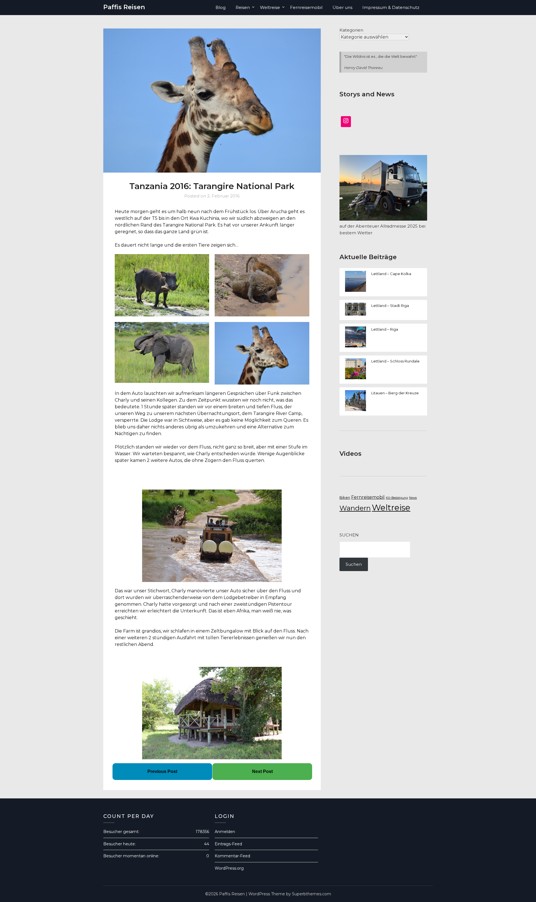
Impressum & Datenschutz (390, 7)
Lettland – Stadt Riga (390, 305)
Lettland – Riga (384, 329)
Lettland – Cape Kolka (391, 273)
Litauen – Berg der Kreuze (395, 393)
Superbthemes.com (311, 893)
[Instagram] (346, 121)
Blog (221, 7)
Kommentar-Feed (232, 855)
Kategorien (351, 30)
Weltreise (270, 7)
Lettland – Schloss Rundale (395, 361)
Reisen (243, 7)
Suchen (349, 535)
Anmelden (225, 831)
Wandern (355, 508)
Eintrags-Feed (228, 843)
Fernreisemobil (306, 7)
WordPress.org (229, 868)
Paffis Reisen (124, 7)
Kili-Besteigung (397, 498)
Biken (344, 497)
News (413, 498)
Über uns (342, 7)
